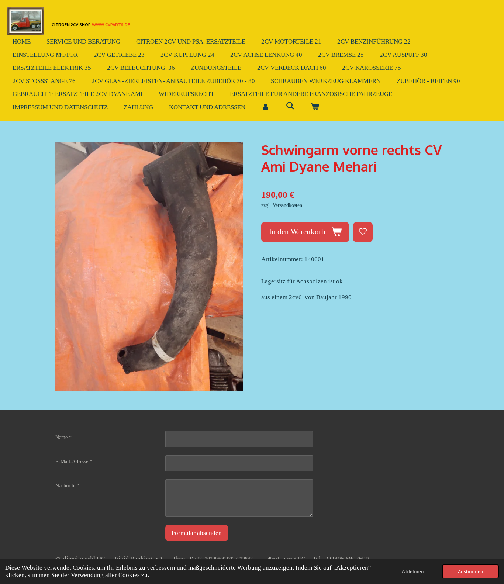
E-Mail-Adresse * (73, 461)
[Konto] (265, 107)
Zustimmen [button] (470, 571)
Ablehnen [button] (412, 571)
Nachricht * (67, 485)
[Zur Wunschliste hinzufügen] (363, 232)
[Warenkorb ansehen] (315, 107)
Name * (63, 437)
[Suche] (290, 106)
